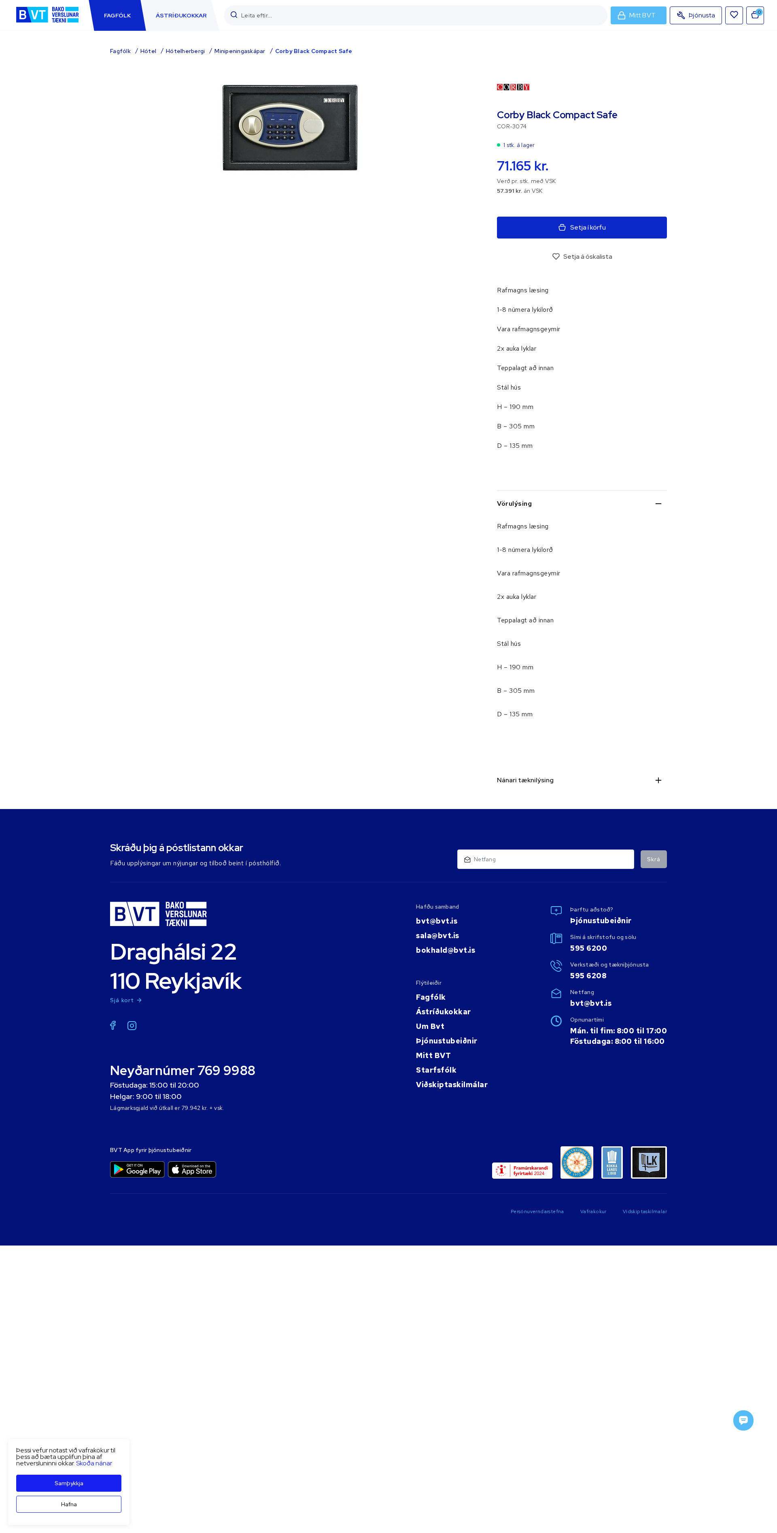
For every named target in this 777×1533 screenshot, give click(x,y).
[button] (234, 15)
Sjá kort (122, 1000)
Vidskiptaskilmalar (645, 1211)
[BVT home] (47, 23)
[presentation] (117, 15)
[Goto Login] (734, 15)
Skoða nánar (94, 1463)
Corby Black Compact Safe (313, 51)
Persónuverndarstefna (537, 1211)
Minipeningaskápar (239, 51)
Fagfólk (120, 51)
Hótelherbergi (185, 51)
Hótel (148, 51)
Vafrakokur (593, 1211)
